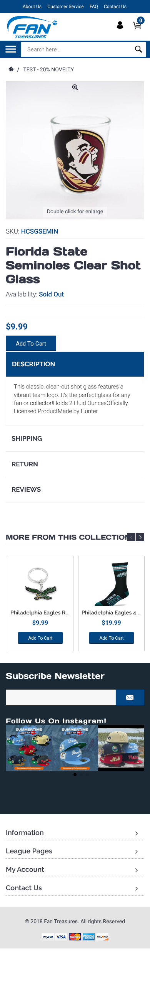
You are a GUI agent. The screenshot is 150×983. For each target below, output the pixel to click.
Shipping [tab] (27, 438)
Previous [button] (131, 537)
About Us (32, 6)
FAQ (94, 6)
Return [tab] (25, 464)
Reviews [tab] (26, 489)
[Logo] (32, 26)
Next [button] (140, 537)
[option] (40, 606)
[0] (139, 32)
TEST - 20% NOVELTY (48, 70)
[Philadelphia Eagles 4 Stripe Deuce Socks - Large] (111, 585)
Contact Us (115, 6)
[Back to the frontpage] (11, 70)
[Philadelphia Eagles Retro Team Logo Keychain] (40, 585)
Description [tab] (33, 364)
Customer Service (65, 6)
